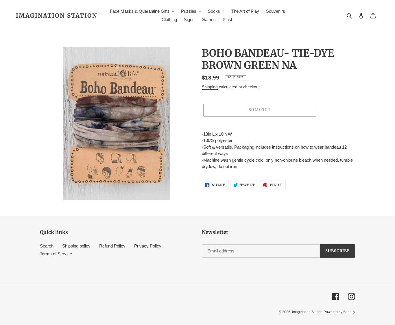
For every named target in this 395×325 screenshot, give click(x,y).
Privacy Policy (147, 245)
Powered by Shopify (339, 312)
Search (46, 245)
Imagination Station (56, 15)
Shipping (210, 86)
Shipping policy (76, 245)
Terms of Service (56, 253)
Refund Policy (112, 245)
